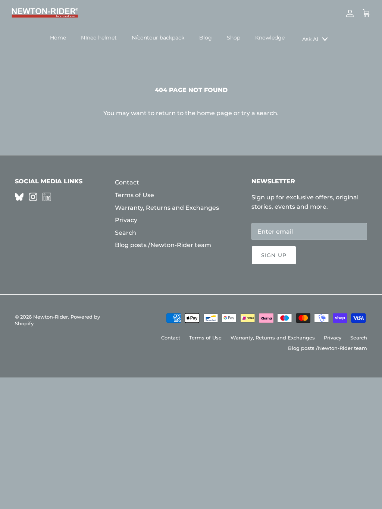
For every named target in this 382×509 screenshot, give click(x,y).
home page (214, 113)
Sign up (273, 255)
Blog (205, 37)
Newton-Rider (50, 317)
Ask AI (310, 39)
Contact (127, 182)
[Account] (348, 13)
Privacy (126, 220)
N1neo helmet (99, 37)
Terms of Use (134, 195)
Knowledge (270, 37)
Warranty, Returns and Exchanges (167, 207)
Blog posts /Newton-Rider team (163, 245)
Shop (233, 37)
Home (58, 37)
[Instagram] (33, 197)
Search (125, 232)
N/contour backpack (158, 37)
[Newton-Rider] (44, 13)
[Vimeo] (19, 197)
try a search (259, 113)
